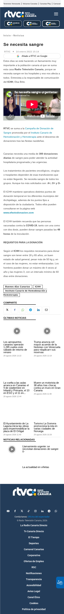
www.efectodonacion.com (18, 212)
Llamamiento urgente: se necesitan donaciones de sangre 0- (40, 449)
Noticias (18, 35)
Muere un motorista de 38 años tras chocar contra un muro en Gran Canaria (47, 386)
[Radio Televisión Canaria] (20, 14)
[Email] (46, 309)
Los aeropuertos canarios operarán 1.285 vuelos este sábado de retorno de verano (15, 347)
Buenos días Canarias (17, 287)
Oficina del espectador (38, 516)
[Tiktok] (28, 511)
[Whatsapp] (56, 511)
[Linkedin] (38, 309)
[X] (6, 309)
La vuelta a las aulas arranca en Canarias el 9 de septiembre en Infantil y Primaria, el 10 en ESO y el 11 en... (16, 387)
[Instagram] (35, 511)
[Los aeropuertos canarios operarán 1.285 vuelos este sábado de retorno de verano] (16, 331)
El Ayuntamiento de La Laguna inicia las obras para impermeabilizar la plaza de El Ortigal (16, 427)
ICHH (38, 287)
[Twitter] (21, 511)
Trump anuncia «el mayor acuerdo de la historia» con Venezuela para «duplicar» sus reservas (47, 347)
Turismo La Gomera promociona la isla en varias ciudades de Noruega (45, 427)
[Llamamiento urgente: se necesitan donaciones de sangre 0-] (12, 449)
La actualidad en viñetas (35, 467)
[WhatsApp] (22, 309)
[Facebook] (14, 309)
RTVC (7, 52)
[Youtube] (8, 511)
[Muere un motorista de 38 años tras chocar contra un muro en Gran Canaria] (47, 372)
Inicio (7, 35)
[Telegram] (30, 309)
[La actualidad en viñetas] (12, 468)
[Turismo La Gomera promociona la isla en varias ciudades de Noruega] (47, 412)
